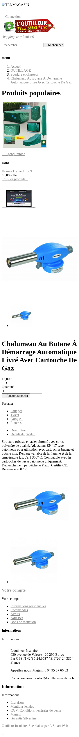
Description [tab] (19, 430)
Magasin (16, 714)
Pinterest (16, 423)
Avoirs (15, 614)
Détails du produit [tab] (23, 434)
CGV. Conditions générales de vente (36, 710)
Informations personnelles (28, 606)
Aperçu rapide (13, 154)
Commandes (19, 610)
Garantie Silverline (23, 718)
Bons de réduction (23, 622)
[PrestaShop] (19, 216)
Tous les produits (15, 179)
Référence (9, 469)
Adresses (17, 618)
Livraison (17, 702)
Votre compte (13, 590)
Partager (16, 411)
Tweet (15, 415)
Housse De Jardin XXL (18, 171)
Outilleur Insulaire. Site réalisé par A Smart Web (35, 726)
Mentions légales (22, 706)
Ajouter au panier (16, 395)
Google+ (17, 419)
